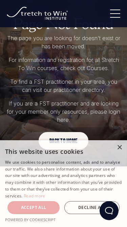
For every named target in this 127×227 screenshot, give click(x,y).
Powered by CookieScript (30, 219)
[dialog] (63, 183)
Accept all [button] (33, 207)
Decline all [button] (92, 207)
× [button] (119, 147)
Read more (34, 196)
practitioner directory (79, 89)
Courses (97, 68)
